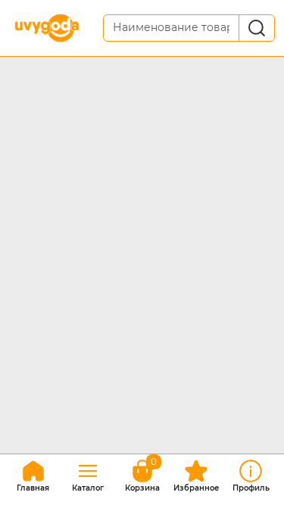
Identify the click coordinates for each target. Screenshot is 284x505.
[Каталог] (88, 474)
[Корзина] (142, 474)
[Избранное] (196, 474)
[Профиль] (251, 474)
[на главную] (33, 474)
